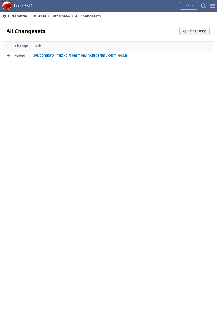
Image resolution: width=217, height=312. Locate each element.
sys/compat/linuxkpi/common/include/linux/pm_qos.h (80, 55)
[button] (212, 6)
